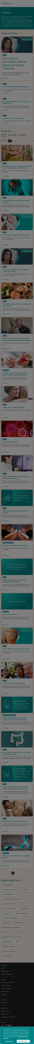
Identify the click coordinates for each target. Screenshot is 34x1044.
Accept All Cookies (23, 1041)
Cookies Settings (9, 1041)
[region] (17, 1035)
